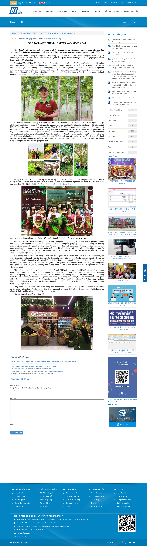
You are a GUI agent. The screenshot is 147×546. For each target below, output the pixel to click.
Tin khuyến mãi (113, 115)
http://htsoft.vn (22, 536)
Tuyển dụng (95, 499)
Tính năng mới (113, 136)
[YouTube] (133, 542)
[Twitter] (129, 542)
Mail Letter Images (114, 126)
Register (98, 2)
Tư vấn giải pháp (20, 496)
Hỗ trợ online (44, 506)
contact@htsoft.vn (23, 533)
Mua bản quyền (20, 499)
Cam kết (68, 506)
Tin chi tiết (133, 22)
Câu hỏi (17, 388)
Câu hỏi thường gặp (47, 493)
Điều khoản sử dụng (72, 493)
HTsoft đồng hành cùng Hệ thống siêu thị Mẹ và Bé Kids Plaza (33, 366)
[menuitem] (37, 11)
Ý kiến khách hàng (97, 496)
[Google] (126, 542)
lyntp (30, 39)
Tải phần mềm (19, 493)
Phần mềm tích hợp (123, 506)
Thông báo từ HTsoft (124, 499)
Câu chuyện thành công (53, 39)
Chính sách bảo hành (73, 503)
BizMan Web (114, 2)
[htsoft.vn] (16, 11)
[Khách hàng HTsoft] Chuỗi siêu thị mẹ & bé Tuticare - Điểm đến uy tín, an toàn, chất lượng (43, 361)
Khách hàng (19, 506)
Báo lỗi (39, 388)
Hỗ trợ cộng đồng (46, 499)
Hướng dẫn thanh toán (22, 503)
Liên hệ (124, 2)
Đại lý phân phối (96, 506)
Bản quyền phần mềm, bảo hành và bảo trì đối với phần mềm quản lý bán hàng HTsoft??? (124, 85)
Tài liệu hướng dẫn (46, 496)
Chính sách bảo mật (72, 496)
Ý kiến (29, 388)
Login (105, 2)
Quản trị (125, 22)
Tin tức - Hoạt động (115, 110)
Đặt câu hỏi (34, 3)
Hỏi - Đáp (111, 131)
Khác (50, 388)
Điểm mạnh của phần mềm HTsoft (124, 98)
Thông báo (112, 120)
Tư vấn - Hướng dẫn (115, 142)
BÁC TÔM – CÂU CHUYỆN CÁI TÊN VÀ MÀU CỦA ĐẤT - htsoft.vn (44, 33)
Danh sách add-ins (123, 503)
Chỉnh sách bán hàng (73, 499)
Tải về (13, 3)
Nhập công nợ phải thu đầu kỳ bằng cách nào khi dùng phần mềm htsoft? (37, 371)
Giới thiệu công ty (97, 493)
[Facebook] (122, 542)
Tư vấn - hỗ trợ (45, 503)
